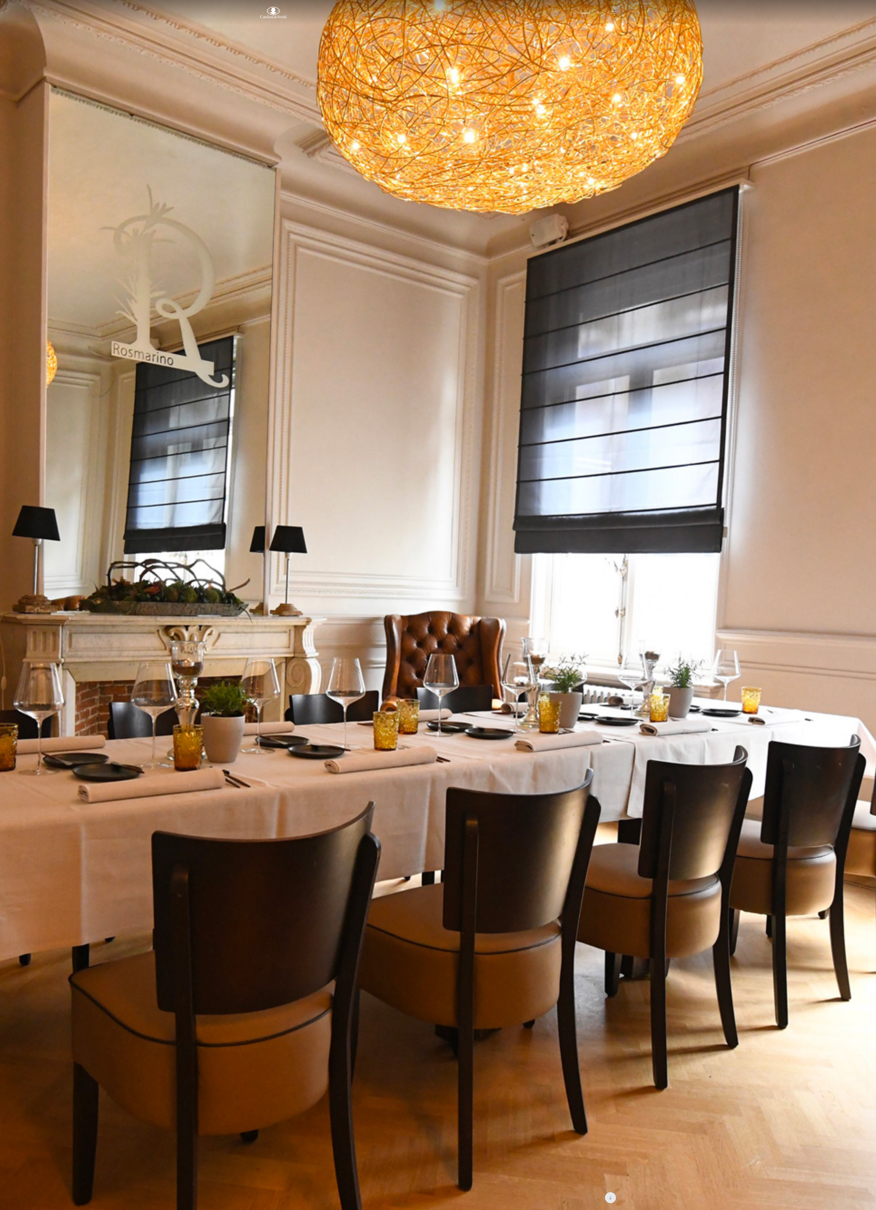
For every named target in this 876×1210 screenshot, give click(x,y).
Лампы (585, 12)
